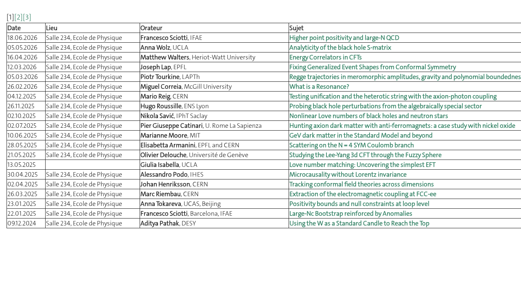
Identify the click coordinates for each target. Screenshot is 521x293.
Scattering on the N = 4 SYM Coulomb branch (351, 145)
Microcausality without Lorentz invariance (348, 174)
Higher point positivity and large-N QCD (344, 37)
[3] (27, 17)
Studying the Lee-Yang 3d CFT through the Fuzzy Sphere (365, 155)
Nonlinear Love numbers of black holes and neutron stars (368, 116)
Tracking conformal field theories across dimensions (361, 184)
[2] (18, 17)
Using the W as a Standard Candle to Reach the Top (359, 223)
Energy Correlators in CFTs (325, 57)
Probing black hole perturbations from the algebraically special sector (385, 106)
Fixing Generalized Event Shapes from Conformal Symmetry (372, 67)
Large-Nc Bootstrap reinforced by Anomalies (350, 213)
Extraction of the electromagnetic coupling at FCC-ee (362, 194)
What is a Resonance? (319, 86)
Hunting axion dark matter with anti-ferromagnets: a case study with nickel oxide (402, 125)
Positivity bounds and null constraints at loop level (359, 203)
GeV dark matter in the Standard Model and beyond (361, 135)
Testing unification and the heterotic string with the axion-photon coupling (393, 96)
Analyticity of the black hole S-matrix (340, 47)
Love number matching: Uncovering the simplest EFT (362, 164)
